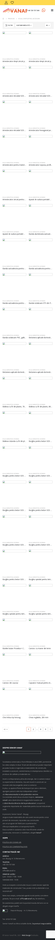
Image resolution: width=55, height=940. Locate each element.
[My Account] (6, 2)
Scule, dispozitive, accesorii (11, 59)
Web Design (26, 935)
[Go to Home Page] (3, 18)
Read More (22, 35)
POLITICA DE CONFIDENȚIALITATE (15, 847)
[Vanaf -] (15, 10)
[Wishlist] (12, 2)
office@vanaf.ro (9, 870)
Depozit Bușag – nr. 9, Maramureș (24, 910)
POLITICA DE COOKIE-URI (12, 842)
